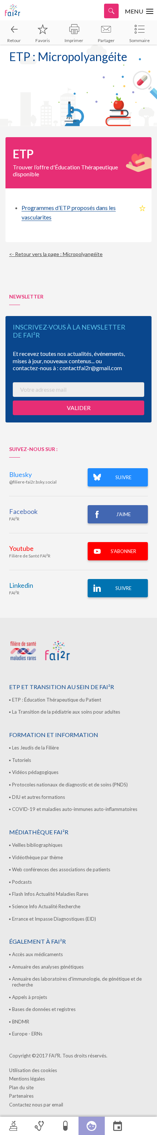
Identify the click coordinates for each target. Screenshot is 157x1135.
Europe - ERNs (27, 1034)
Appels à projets (29, 997)
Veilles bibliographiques (37, 845)
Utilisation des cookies (33, 1070)
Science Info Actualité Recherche (46, 906)
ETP (91, 1126)
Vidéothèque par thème (37, 857)
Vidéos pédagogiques (35, 772)
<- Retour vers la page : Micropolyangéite (56, 254)
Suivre (123, 588)
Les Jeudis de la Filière (35, 748)
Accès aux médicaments (37, 954)
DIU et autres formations (38, 797)
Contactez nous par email (36, 1105)
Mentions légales (27, 1079)
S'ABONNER (123, 551)
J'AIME (123, 514)
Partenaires (21, 1096)
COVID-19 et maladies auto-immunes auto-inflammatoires (74, 809)
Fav (142, 208)
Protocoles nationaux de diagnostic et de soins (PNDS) (70, 785)
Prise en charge (65, 1126)
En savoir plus (118, 1126)
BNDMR (20, 1022)
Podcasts (22, 882)
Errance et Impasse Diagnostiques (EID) (54, 919)
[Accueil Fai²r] (24, 10)
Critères (39, 1126)
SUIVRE (123, 477)
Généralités (13, 1126)
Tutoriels (21, 760)
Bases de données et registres (44, 1009)
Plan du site (21, 1087)
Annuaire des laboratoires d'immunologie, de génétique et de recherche (77, 982)
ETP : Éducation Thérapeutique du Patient (56, 700)
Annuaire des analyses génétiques (48, 967)
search (111, 11)
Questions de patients (144, 1126)
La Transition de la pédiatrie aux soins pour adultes (66, 712)
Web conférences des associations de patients (61, 869)
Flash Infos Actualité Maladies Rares (50, 894)
